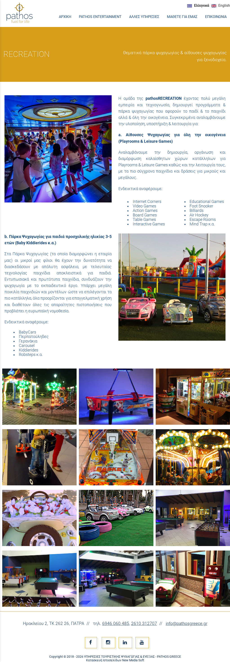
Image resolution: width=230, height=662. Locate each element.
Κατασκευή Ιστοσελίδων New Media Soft (115, 660)
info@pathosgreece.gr (186, 623)
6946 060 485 (115, 623)
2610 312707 (144, 623)
